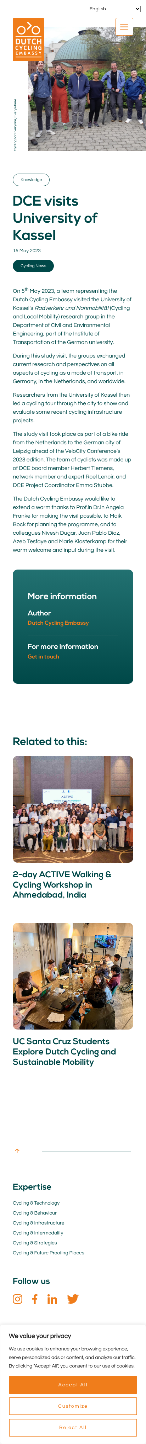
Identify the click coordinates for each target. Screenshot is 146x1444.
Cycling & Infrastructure (38, 1223)
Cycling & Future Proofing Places (48, 1252)
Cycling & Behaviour (35, 1213)
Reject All (73, 1427)
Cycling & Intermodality (38, 1233)
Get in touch (43, 657)
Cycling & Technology (36, 1203)
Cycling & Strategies (35, 1243)
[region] (73, 1384)
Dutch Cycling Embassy (58, 623)
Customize (73, 1406)
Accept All (73, 1384)
